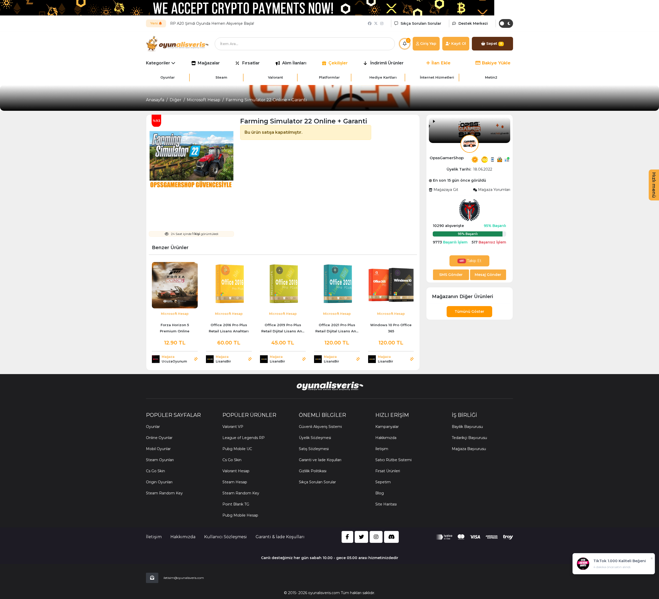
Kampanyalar (387, 426)
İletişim (381, 448)
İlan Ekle (440, 62)
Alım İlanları (294, 63)
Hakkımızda (385, 437)
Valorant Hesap (235, 471)
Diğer (175, 99)
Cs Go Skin (155, 471)
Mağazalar (209, 63)
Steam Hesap (234, 482)
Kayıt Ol (458, 43)
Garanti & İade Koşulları (280, 536)
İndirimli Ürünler (387, 63)
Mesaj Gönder (488, 274)
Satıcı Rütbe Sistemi (393, 460)
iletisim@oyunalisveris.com (183, 578)
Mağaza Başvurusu (469, 448)
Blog (379, 493)
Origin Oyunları (159, 482)
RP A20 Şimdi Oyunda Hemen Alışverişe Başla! (212, 23)
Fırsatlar (251, 63)
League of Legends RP (243, 437)
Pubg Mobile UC (237, 448)
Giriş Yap (427, 43)
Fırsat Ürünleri (387, 471)
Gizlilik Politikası (312, 471)
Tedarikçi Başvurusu (469, 437)
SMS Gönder (451, 274)
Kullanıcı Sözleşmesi (225, 536)
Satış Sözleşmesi (314, 448)
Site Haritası (386, 504)
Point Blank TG (235, 504)
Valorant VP (232, 426)
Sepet (493, 43)
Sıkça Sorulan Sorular (317, 482)
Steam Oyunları (160, 460)
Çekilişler (338, 63)
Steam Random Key (164, 493)
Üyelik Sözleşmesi (315, 437)
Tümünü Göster (469, 311)
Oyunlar (153, 426)
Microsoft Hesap (203, 99)
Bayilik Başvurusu (467, 426)
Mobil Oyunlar (158, 448)
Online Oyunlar (159, 437)
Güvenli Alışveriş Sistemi (320, 426)
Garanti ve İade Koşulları (320, 460)
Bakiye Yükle (495, 62)
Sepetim (383, 482)
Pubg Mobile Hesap (240, 515)
